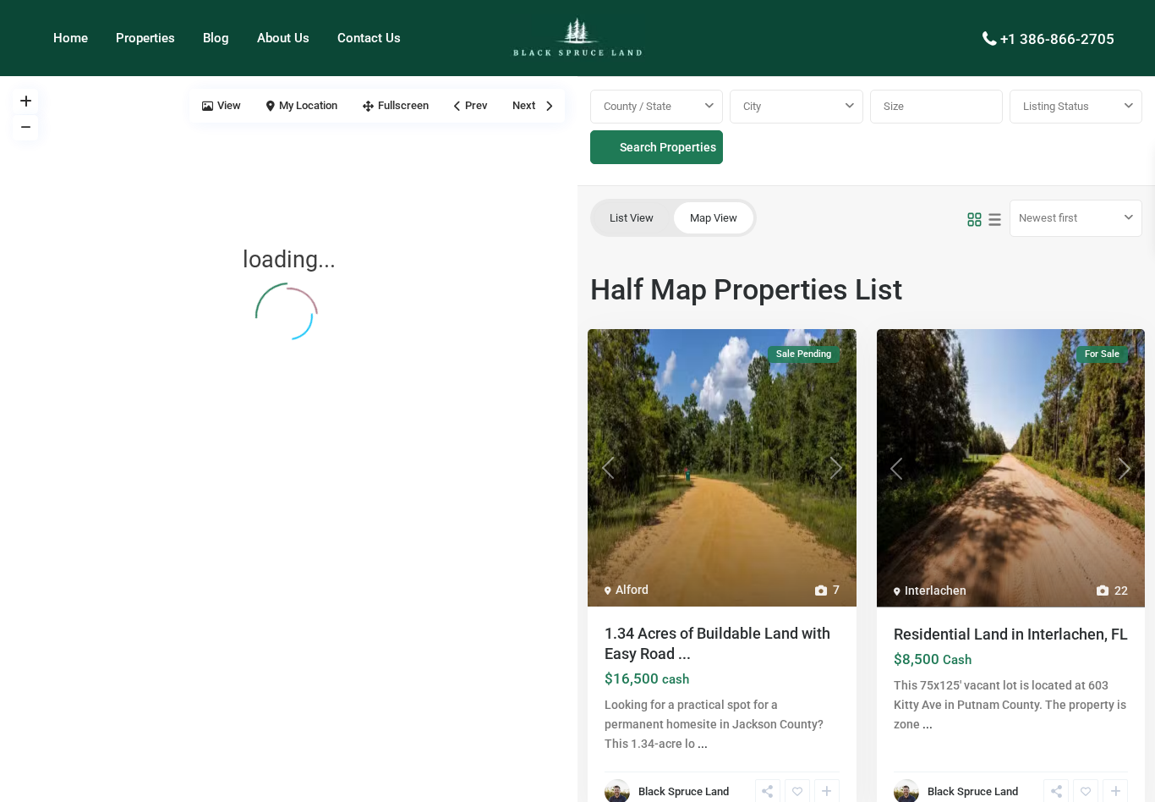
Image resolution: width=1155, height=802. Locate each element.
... (703, 743)
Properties (145, 38)
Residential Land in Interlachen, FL (1011, 634)
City (752, 106)
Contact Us (369, 38)
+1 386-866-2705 (1057, 38)
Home (70, 38)
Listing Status (1056, 106)
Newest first (1048, 217)
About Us (283, 38)
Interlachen (935, 590)
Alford (632, 589)
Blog (216, 38)
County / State (637, 106)
